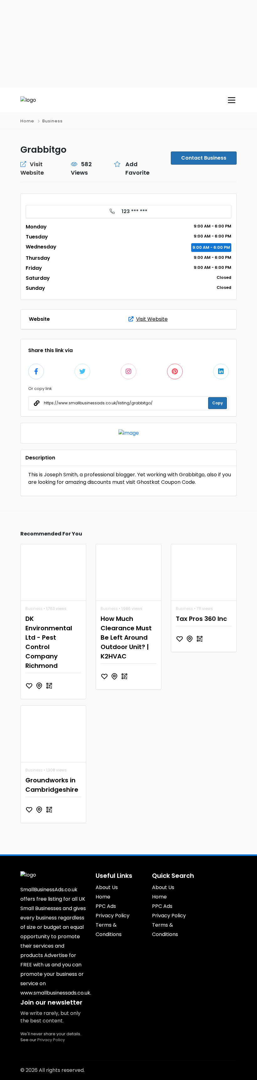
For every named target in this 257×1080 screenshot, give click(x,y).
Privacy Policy (51, 1039)
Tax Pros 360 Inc (201, 618)
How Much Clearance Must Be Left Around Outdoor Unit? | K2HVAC (126, 637)
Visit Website (152, 319)
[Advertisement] (128, 44)
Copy (217, 403)
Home (27, 121)
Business (52, 121)
